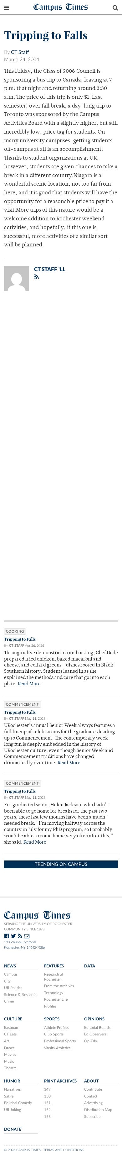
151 (47, 1103)
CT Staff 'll (49, 269)
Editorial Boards (97, 1027)
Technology (53, 993)
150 (47, 1096)
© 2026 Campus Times (22, 1150)
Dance (9, 1048)
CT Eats (10, 1034)
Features (54, 966)
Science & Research (20, 995)
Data (89, 966)
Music (9, 1061)
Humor (12, 1081)
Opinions (94, 1019)
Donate (12, 1129)
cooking (15, 631)
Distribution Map (98, 1110)
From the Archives (59, 986)
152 (47, 1110)
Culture (13, 1019)
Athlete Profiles (56, 1027)
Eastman (11, 1027)
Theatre (10, 1068)
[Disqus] (61, 377)
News (10, 966)
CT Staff (20, 52)
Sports (51, 1019)
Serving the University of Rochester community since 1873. (38, 926)
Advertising (93, 1103)
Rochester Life (56, 999)
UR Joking (12, 1110)
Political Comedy (18, 1103)
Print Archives (60, 1081)
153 (47, 1117)
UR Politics (13, 988)
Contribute (93, 1089)
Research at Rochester (53, 976)
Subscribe (92, 1117)
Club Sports (54, 1034)
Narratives (12, 1089)
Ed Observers (95, 1034)
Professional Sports (60, 1041)
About (91, 1081)
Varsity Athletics (57, 1048)
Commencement (22, 704)
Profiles (50, 1006)
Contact (90, 1096)
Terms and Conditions (63, 1150)
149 (47, 1089)
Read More (29, 684)
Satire (8, 1096)
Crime (9, 1001)
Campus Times (60, 7)
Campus (11, 974)
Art (6, 1041)
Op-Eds (90, 1041)
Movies (10, 1054)
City (7, 981)
